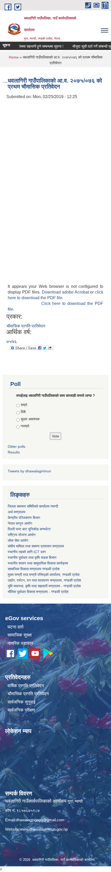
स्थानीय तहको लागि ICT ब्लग (27, 552)
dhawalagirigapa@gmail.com (40, 820)
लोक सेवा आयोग (18, 540)
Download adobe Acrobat (66, 292)
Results (14, 452)
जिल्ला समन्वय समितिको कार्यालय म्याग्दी (33, 506)
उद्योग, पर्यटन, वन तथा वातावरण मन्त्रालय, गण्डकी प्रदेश (44, 580)
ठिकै (23, 412)
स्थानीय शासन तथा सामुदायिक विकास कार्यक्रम (38, 563)
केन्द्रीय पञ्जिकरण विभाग (24, 518)
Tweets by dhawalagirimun (29, 471)
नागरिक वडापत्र (20, 643)
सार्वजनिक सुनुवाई (21, 702)
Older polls (16, 446)
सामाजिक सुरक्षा (19, 635)
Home (14, 57)
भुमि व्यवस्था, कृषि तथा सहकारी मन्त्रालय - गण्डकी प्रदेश (44, 586)
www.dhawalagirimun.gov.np (44, 829)
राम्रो (24, 405)
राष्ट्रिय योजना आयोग (21, 535)
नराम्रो (25, 426)
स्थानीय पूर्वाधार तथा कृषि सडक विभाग (32, 557)
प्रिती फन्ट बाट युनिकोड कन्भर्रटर (29, 529)
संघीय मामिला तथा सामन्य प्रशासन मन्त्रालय (36, 546)
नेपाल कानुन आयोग (20, 523)
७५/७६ (11, 341)
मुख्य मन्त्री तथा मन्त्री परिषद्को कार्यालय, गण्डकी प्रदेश (44, 575)
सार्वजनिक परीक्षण (21, 710)
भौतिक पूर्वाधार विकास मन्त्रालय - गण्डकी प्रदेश (38, 592)
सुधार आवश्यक (30, 419)
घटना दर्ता (15, 627)
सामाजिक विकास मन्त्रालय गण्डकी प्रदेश (34, 569)
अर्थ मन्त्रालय (16, 512)
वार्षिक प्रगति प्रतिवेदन (25, 685)
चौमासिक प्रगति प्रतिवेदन (25, 326)
